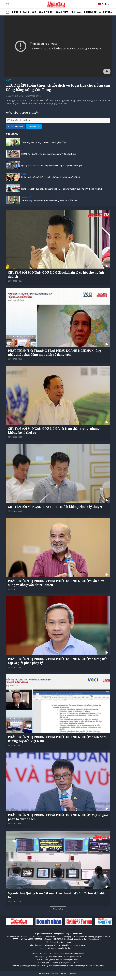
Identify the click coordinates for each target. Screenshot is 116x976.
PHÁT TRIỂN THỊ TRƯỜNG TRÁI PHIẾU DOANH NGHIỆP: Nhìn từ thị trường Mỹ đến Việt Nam (58, 739)
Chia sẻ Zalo (35, 127)
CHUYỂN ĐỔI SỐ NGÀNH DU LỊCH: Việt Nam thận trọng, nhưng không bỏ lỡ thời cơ (54, 430)
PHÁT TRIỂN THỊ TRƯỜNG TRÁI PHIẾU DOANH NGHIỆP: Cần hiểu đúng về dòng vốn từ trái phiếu (56, 583)
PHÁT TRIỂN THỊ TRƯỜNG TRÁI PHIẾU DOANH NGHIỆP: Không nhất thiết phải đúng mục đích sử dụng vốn (54, 352)
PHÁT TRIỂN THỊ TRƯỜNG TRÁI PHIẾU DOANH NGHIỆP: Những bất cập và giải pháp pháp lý (57, 661)
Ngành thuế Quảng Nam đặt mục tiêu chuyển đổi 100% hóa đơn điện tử (57, 895)
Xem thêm (58, 909)
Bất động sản (106, 12)
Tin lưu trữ (26, 197)
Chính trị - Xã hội (20, 12)
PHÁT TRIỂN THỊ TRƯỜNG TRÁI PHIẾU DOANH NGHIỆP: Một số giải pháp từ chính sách (58, 817)
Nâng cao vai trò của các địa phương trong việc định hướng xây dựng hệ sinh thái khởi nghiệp (61, 189)
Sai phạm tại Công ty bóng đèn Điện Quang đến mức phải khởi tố (49, 200)
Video (8, 80)
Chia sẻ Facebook (16, 127)
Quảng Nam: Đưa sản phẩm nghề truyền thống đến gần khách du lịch (51, 165)
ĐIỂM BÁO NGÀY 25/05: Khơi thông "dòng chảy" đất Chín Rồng (48, 154)
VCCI (34, 12)
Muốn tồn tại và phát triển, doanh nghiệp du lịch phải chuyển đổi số (50, 177)
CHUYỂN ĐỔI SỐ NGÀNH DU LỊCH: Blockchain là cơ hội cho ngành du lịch (56, 274)
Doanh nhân (62, 12)
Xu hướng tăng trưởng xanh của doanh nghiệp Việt (43, 142)
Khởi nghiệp (90, 12)
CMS (54, 973)
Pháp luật (76, 12)
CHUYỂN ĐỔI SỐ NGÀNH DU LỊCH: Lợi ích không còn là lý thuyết (55, 507)
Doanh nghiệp (46, 12)
